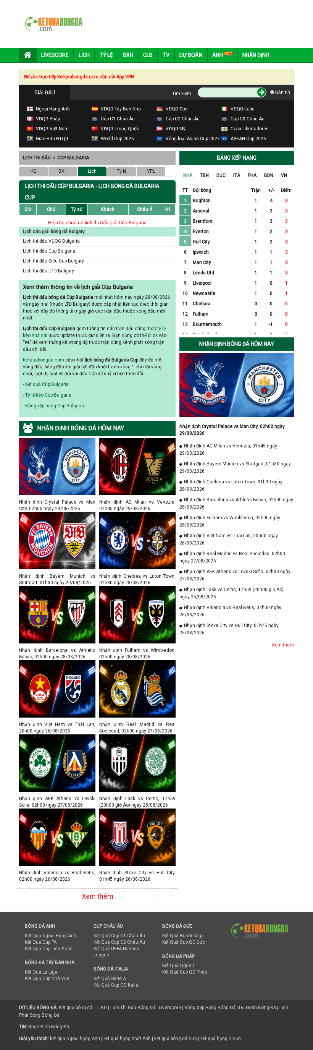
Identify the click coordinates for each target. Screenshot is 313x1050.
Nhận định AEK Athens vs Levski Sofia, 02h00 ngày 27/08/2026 (57, 798)
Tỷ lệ (121, 171)
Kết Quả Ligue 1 (178, 965)
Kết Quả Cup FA (40, 942)
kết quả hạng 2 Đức (220, 1038)
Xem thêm (97, 896)
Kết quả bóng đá (75, 1007)
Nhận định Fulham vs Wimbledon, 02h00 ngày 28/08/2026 (137, 650)
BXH (63, 171)
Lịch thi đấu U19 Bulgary (48, 271)
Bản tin (282, 92)
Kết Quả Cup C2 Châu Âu (119, 942)
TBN (204, 175)
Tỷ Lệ (106, 55)
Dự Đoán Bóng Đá (257, 1007)
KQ (34, 171)
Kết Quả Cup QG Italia (116, 985)
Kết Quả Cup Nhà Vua (47, 978)
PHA (252, 175)
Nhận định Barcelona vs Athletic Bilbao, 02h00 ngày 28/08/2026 (57, 650)
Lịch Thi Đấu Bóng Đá (132, 1007)
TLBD (101, 1007)
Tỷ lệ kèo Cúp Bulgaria (48, 395)
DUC (221, 175)
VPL (151, 171)
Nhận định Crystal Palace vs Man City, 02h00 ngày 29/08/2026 (57, 501)
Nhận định (255, 55)
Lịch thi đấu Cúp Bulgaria (49, 251)
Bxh (128, 55)
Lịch (84, 55)
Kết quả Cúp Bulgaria (47, 384)
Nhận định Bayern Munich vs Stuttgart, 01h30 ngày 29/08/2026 (57, 576)
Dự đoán (190, 55)
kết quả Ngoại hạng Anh (75, 1038)
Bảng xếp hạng (237, 158)
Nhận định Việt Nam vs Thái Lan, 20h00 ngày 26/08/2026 (57, 724)
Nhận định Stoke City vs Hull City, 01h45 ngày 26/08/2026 (137, 872)
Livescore (55, 55)
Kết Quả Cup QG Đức (183, 942)
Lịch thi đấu (37, 157)
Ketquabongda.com (43, 360)
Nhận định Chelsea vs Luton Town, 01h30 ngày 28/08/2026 (137, 576)
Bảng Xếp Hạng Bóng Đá (210, 1007)
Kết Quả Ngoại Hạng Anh (50, 935)
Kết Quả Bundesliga (183, 935)
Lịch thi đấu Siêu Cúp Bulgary (53, 261)
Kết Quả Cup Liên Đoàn (49, 948)
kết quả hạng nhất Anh (127, 1038)
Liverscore (170, 1007)
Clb (148, 55)
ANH (218, 55)
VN (284, 175)
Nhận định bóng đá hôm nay (236, 344)
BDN (268, 175)
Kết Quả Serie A (110, 978)
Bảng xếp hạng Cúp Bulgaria (54, 405)
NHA (187, 175)
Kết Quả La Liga (41, 972)
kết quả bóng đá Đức (175, 1038)
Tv (166, 55)
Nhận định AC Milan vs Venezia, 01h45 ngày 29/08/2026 (137, 501)
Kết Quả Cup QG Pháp (184, 972)
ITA (236, 175)
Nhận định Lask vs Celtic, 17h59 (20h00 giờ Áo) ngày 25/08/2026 (137, 798)
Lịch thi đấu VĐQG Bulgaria (51, 241)
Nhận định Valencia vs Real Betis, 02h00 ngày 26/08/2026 (57, 872)
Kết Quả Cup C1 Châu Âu (119, 935)
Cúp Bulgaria (73, 157)
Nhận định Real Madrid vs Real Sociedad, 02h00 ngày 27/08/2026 (137, 724)
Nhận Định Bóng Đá (48, 1026)
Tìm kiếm (181, 93)
